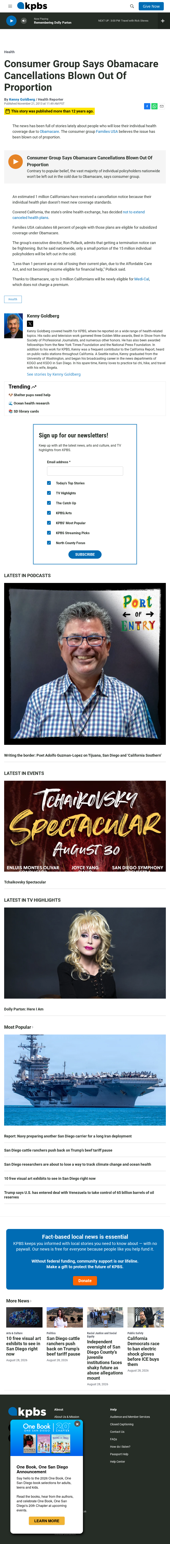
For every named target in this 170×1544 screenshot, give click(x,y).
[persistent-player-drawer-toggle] (164, 20)
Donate (85, 1280)
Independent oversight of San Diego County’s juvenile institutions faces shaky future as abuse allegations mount (105, 1360)
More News (17, 1300)
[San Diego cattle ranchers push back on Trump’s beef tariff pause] (65, 1317)
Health (9, 52)
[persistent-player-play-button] (11, 21)
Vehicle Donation (65, 1533)
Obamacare (49, 131)
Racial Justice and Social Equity (102, 1334)
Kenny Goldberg (22, 99)
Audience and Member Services (130, 1416)
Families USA (107, 131)
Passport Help (119, 1454)
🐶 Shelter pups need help (29, 395)
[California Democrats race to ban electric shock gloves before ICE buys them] (146, 1317)
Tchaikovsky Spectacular (25, 882)
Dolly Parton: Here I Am (24, 1009)
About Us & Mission (66, 1416)
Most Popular (17, 1027)
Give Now (151, 6)
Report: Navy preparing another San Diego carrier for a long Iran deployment (68, 1136)
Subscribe (85, 554)
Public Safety (135, 1333)
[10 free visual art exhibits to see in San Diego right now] (24, 1317)
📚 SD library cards (23, 411)
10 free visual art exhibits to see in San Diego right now (50, 1178)
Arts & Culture (14, 1333)
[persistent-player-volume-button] (23, 21)
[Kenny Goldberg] (13, 325)
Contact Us (117, 1431)
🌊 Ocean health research (29, 403)
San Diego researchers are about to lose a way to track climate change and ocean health (77, 1164)
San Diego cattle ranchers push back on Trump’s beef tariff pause (58, 1150)
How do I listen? (120, 1446)
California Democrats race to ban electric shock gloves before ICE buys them (143, 1351)
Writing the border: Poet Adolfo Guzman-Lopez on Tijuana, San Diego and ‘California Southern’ (83, 755)
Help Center (117, 1461)
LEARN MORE (46, 1520)
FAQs (113, 1439)
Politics (51, 1333)
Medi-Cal (141, 279)
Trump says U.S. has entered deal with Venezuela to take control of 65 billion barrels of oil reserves (79, 1194)
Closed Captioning (122, 1424)
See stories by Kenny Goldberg (54, 374)
